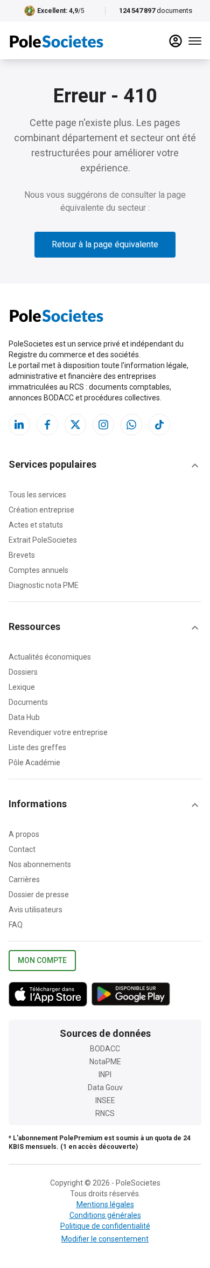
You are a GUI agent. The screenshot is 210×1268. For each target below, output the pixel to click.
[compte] (175, 41)
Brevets (22, 555)
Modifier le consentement (105, 1239)
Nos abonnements (40, 864)
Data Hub (24, 717)
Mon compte (42, 960)
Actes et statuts (36, 525)
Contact (22, 849)
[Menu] (194, 41)
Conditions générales (105, 1215)
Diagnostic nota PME (44, 585)
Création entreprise (41, 509)
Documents (28, 702)
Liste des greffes (37, 747)
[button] (105, 465)
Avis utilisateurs (35, 909)
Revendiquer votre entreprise (58, 732)
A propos (24, 834)
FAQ (16, 924)
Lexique (22, 687)
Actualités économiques (50, 657)
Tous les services (37, 494)
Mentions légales (105, 1204)
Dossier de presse (39, 894)
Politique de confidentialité (105, 1226)
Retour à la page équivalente (105, 244)
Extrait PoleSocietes (43, 540)
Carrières (24, 879)
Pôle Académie (34, 762)
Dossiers (23, 672)
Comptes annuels (38, 570)
